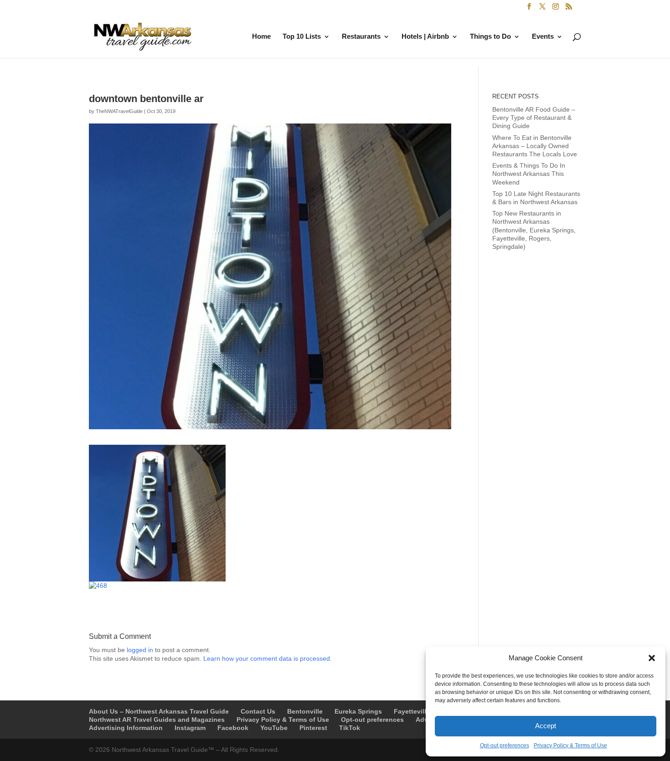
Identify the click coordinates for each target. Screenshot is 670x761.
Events (543, 36)
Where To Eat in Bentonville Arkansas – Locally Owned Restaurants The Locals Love (534, 146)
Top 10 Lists (302, 36)
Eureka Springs (358, 711)
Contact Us (258, 711)
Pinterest (313, 727)
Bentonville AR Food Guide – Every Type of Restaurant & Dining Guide (533, 117)
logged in (140, 649)
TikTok (349, 727)
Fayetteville (412, 711)
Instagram (190, 727)
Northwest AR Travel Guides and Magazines (157, 719)
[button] (651, 658)
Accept (545, 726)
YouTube (274, 727)
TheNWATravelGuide (119, 111)
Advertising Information (126, 727)
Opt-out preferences (504, 745)
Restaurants (361, 36)
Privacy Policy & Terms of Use (570, 745)
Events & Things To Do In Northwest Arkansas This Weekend (528, 173)
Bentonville (305, 711)
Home (261, 36)
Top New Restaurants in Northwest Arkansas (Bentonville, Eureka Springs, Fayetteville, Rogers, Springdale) (534, 230)
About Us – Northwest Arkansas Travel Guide (159, 711)
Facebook (232, 727)
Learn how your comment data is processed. (267, 658)
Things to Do (490, 36)
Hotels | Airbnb (425, 36)
